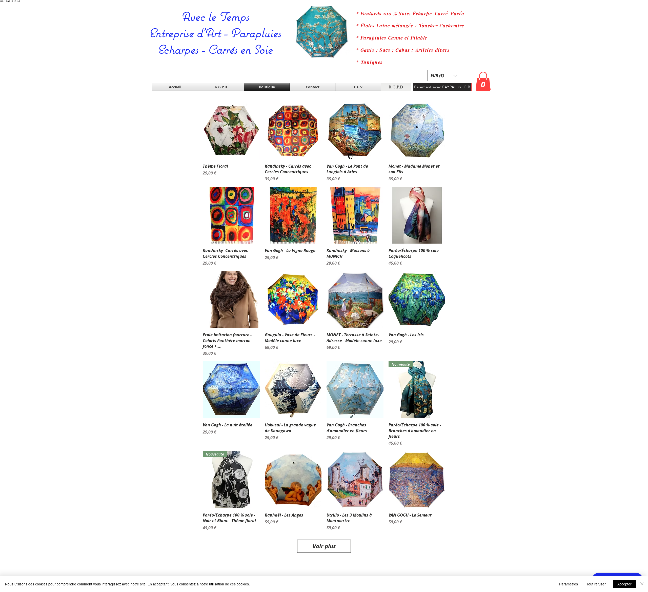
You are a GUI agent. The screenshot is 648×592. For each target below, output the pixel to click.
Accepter (624, 583)
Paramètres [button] (568, 583)
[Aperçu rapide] (231, 130)
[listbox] (443, 75)
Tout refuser (596, 583)
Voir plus (324, 546)
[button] (443, 75)
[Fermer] (642, 584)
